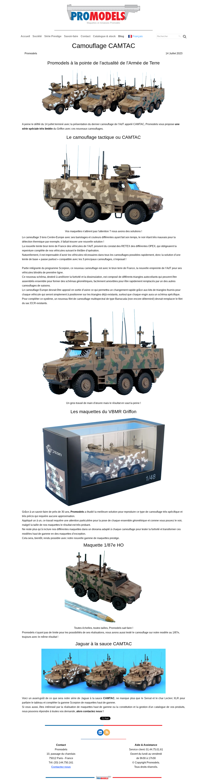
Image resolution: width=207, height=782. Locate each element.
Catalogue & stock (104, 36)
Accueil (25, 36)
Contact (85, 36)
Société (37, 36)
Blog (121, 36)
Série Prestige (52, 36)
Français (138, 36)
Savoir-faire (71, 36)
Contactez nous (61, 767)
